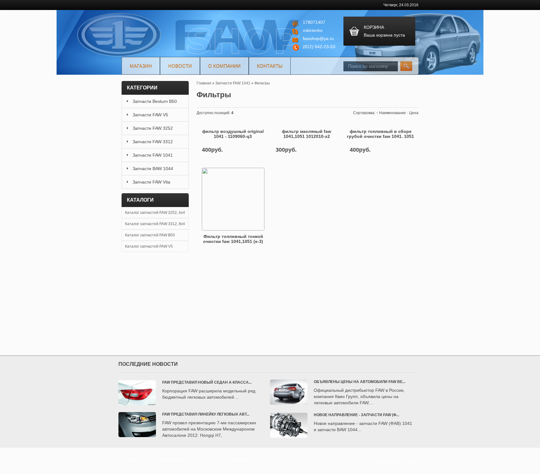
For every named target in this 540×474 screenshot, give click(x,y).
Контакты (269, 65)
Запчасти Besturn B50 (154, 101)
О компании (224, 65)
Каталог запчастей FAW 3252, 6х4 (155, 212)
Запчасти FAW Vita (151, 181)
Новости (180, 65)
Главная (130, 461)
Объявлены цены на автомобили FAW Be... (359, 382)
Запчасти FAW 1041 (152, 155)
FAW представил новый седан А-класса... (207, 382)
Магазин (141, 65)
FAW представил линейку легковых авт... (205, 414)
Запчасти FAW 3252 (152, 128)
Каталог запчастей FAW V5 (149, 246)
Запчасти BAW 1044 (152, 168)
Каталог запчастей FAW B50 (150, 235)
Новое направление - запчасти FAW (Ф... (356, 415)
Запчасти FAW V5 (150, 114)
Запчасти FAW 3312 (152, 141)
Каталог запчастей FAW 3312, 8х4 (155, 224)
